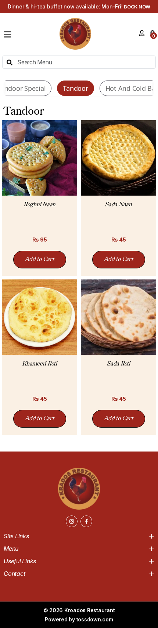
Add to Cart (39, 260)
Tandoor (75, 88)
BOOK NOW (137, 7)
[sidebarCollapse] (7, 33)
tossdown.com (94, 619)
